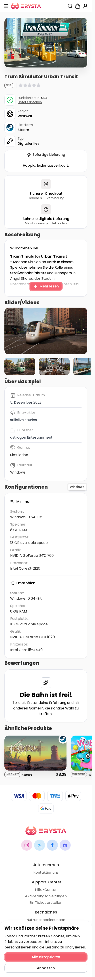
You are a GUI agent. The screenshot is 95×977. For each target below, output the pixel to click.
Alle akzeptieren (46, 957)
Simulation (19, 454)
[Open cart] (78, 6)
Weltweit (25, 116)
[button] (45, 331)
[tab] (77, 487)
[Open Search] (70, 6)
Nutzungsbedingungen (46, 919)
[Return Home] (26, 6)
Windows (18, 472)
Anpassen (46, 968)
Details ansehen (30, 102)
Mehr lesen (49, 286)
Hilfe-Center (46, 889)
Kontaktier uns (46, 872)
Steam (23, 129)
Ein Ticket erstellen (45, 902)
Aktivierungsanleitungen (46, 896)
